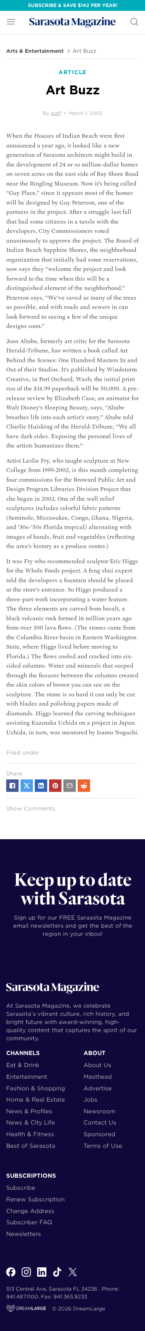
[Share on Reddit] (84, 785)
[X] (72, 1276)
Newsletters (23, 1233)
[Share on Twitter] (26, 785)
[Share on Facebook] (12, 785)
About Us (97, 1065)
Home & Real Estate (35, 1099)
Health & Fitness (30, 1134)
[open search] (134, 22)
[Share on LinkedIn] (41, 785)
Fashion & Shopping (35, 1088)
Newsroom (99, 1111)
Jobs (90, 1099)
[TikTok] (57, 1276)
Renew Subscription (35, 1199)
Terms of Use (103, 1145)
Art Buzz (84, 51)
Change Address (30, 1211)
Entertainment (26, 1076)
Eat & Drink (22, 1065)
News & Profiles (29, 1111)
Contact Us (100, 1122)
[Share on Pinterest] (55, 785)
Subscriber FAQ (29, 1222)
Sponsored (99, 1134)
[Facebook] (10, 1276)
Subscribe (20, 1187)
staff (56, 113)
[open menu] (11, 22)
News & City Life (30, 1122)
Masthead (98, 1076)
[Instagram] (26, 1276)
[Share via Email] (69, 785)
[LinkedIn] (41, 1276)
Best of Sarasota (30, 1145)
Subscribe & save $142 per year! (73, 5)
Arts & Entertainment (35, 51)
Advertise (98, 1088)
